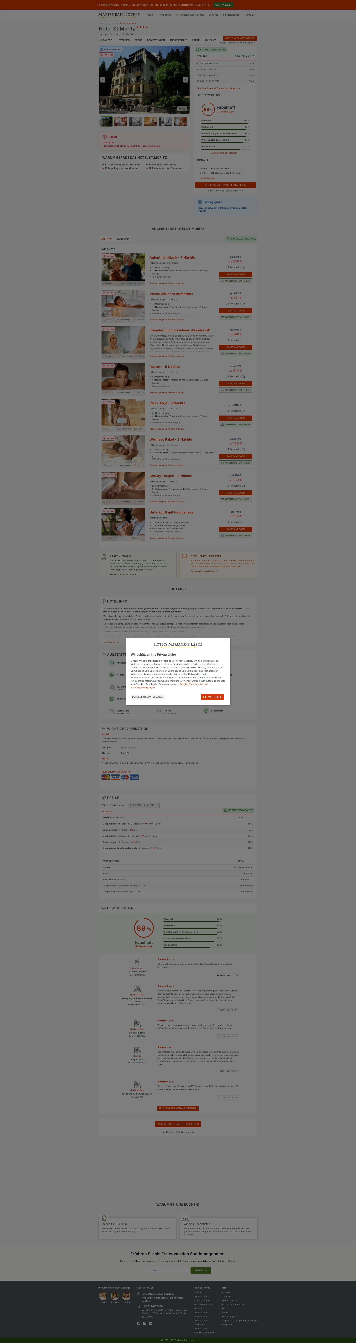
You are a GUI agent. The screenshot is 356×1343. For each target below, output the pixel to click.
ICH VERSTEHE (212, 697)
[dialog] (178, 671)
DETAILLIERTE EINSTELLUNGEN (148, 697)
